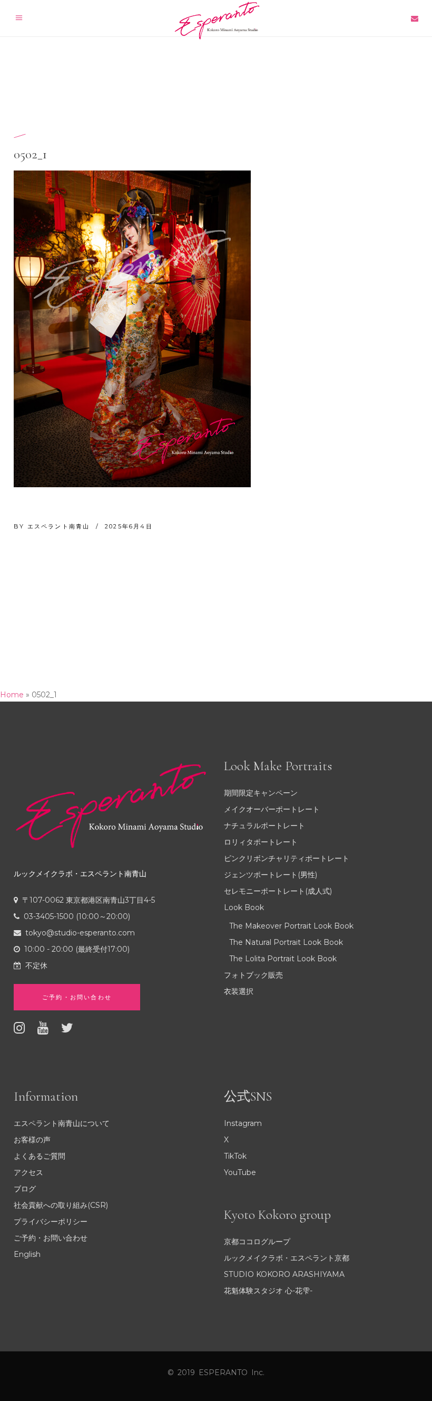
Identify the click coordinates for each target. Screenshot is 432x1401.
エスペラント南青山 (60, 526)
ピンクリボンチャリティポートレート (286, 858)
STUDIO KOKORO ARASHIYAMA (284, 1274)
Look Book (244, 907)
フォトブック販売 (253, 975)
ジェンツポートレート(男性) (270, 874)
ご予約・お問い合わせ (50, 1238)
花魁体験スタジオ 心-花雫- (268, 1290)
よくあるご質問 (39, 1156)
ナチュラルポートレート (264, 825)
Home (12, 694)
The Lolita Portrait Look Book (283, 958)
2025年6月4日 (129, 526)
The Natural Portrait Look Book (286, 942)
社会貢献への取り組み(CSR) (61, 1205)
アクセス (28, 1172)
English (27, 1254)
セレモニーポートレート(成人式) (278, 891)
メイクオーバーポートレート (272, 809)
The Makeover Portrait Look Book (291, 926)
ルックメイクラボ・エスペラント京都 (286, 1258)
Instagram (243, 1123)
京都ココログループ (257, 1241)
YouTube (240, 1172)
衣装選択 (238, 991)
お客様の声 (32, 1139)
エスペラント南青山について (62, 1123)
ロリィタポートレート (261, 842)
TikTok (235, 1156)
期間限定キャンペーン (261, 793)
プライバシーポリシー (50, 1221)
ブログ (25, 1189)
